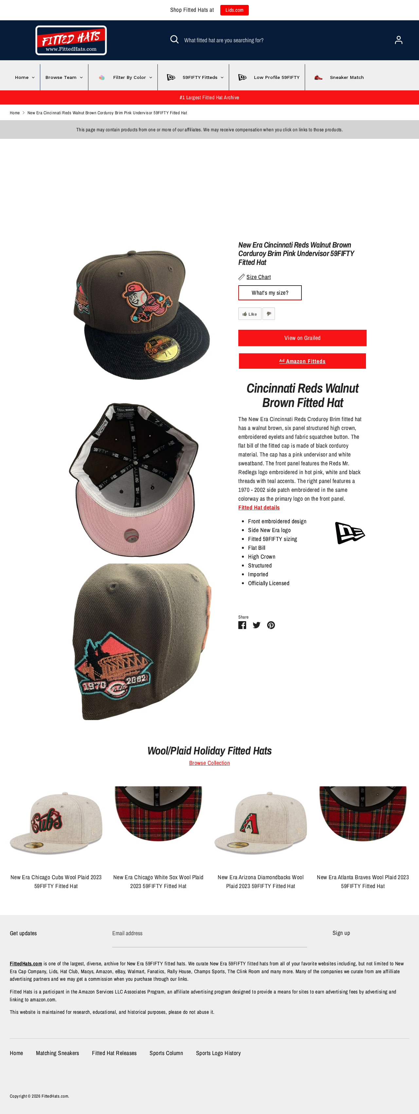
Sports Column (166, 1053)
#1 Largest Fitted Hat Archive (209, 97)
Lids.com (235, 10)
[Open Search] (174, 39)
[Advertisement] (196, 185)
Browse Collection (209, 763)
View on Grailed (302, 338)
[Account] (398, 38)
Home (16, 1053)
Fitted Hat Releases (114, 1053)
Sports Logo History (218, 1053)
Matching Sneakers (57, 1053)
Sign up (341, 933)
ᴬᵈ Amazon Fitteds (302, 361)
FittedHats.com (55, 1096)
